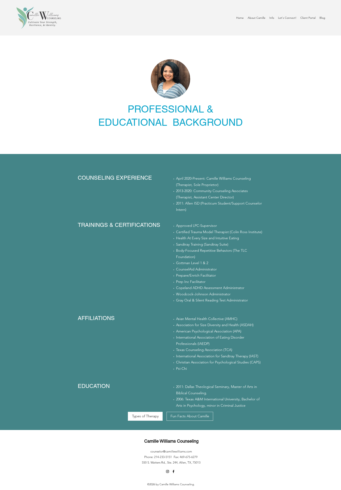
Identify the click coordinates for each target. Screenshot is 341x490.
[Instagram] (168, 471)
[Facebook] (173, 471)
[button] (256, 18)
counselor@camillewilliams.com (171, 451)
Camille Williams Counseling (171, 441)
